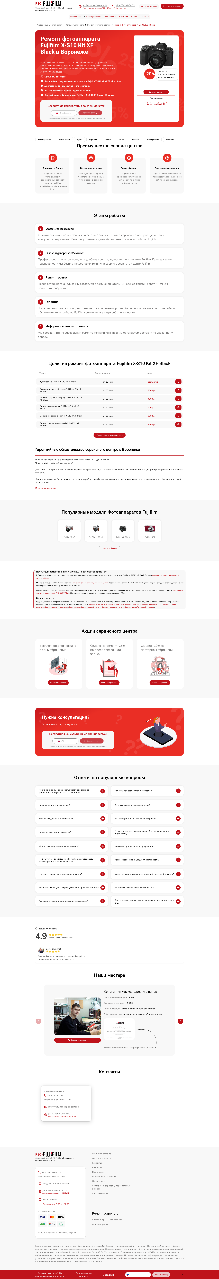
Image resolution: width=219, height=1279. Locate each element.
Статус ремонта (151, 6)
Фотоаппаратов (100, 1224)
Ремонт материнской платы (101, 604)
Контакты (135, 16)
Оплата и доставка (101, 1158)
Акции (121, 139)
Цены (79, 139)
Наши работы (153, 139)
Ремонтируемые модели (104, 1176)
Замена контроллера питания (127, 604)
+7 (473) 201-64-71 (125, 5)
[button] (180, 1021)
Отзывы (145, 16)
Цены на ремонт (156, 92)
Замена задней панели (91, 607)
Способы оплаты (100, 1193)
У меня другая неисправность (110, 435)
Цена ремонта (110, 16)
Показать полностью (45, 488)
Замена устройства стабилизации (139, 607)
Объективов (116, 1219)
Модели (108, 139)
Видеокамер (98, 1219)
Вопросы (135, 139)
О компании (75, 16)
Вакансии (123, 16)
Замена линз (74, 607)
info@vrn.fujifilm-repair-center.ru (63, 1106)
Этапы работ (64, 139)
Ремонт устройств (93, 16)
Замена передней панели (113, 607)
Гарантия (93, 139)
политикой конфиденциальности (95, 118)
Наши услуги (98, 1181)
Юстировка (164, 604)
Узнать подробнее (58, 682)
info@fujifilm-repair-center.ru (56, 1183)
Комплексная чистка (149, 604)
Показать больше (109, 548)
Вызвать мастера (78, 1040)
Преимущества (44, 139)
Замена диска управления (56, 607)
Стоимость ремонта (101, 1153)
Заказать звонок (173, 6)
